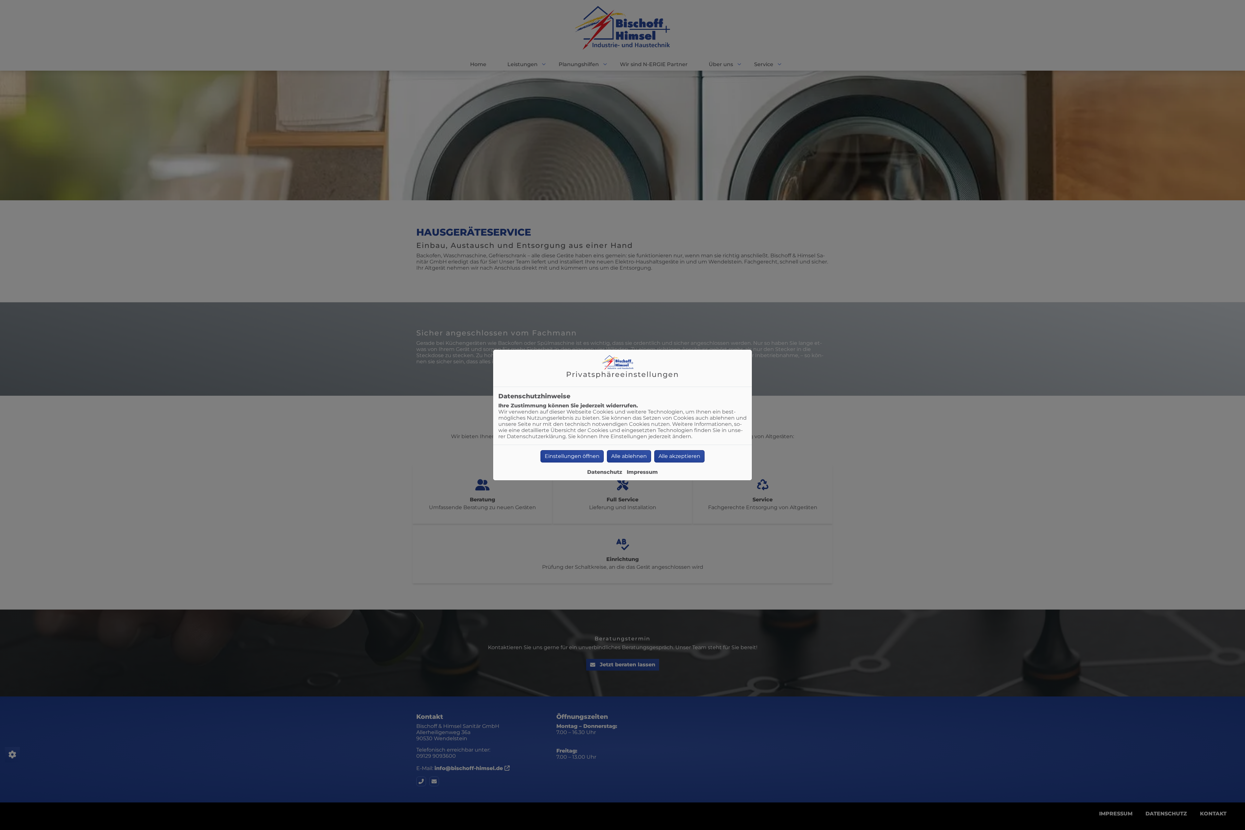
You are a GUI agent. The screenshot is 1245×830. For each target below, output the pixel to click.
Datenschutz (604, 472)
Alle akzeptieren (679, 456)
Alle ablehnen (629, 456)
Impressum (642, 472)
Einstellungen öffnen (572, 456)
